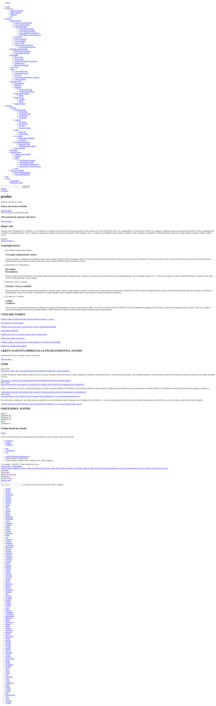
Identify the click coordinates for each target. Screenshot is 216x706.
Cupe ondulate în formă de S (29, 33)
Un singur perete (25, 114)
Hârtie (21, 96)
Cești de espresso (20, 39)
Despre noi (9, 441)
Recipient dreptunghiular (18, 49)
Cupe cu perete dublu (22, 25)
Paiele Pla (17, 85)
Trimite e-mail (6, 480)
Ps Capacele (23, 124)
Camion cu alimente (17, 170)
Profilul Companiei (16, 11)
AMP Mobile (17, 466)
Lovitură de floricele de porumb (25, 61)
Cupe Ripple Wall (20, 27)
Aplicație (8, 106)
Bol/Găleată (14, 55)
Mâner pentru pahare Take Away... (13, 338)
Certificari (13, 15)
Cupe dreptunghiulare (22, 53)
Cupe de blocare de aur (27, 47)
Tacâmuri (17, 87)
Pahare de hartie (15, 21)
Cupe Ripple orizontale (27, 31)
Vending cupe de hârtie (22, 154)
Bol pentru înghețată (21, 65)
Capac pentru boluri (21, 73)
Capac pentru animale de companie (26, 77)
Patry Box (22, 140)
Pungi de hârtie (19, 104)
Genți (16, 168)
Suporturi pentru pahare (27, 146)
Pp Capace (23, 122)
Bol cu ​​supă (18, 57)
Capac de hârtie (19, 79)
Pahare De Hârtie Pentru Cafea (157, 468)
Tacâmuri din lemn (25, 89)
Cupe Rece (18, 37)
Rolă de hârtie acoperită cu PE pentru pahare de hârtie (75, 468)
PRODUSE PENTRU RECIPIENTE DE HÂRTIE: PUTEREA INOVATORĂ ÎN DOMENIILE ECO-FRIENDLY (43, 385)
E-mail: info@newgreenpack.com (17, 456)
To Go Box (14, 67)
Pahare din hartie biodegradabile (106, 468)
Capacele (17, 120)
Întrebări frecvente (16, 183)
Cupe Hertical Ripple (26, 29)
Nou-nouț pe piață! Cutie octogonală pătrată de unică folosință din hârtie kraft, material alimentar (35, 371)
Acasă (7, 7)
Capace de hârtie (25, 128)
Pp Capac (17, 75)
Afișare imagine (15, 13)
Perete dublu (23, 112)
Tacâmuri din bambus (26, 92)
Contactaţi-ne (14, 181)
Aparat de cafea (15, 152)
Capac (12, 69)
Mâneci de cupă (24, 144)
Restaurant (13, 150)
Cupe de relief (19, 43)
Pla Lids (22, 126)
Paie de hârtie (19, 83)
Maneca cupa (19, 98)
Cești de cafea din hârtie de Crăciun (13, 468)
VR (11, 17)
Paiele (16, 130)
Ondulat (22, 100)
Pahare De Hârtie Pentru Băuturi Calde (41, 468)
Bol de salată (19, 59)
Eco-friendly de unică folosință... (12, 323)
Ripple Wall (23, 116)
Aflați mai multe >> (8, 241)
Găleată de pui (19, 63)
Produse (8, 19)
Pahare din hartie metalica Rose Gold (131, 468)
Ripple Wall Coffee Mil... (10, 331)
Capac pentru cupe (21, 71)
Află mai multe (6, 211)
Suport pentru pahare (21, 94)
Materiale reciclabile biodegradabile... (14, 346)
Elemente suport (15, 81)
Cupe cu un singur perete (23, 23)
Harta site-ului (6, 466)
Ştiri (6, 176)
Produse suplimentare (22, 142)
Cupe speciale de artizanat (23, 45)
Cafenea (13, 108)
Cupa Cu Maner (20, 41)
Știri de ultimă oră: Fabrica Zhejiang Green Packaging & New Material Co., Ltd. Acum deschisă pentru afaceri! (40, 396)
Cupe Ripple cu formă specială (30, 35)
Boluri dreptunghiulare (22, 51)
